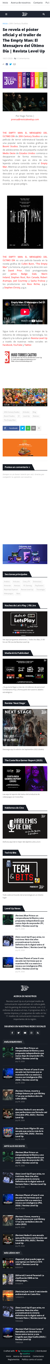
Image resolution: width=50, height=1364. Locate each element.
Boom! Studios (9, 416)
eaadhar (26, 1353)
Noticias (36, 416)
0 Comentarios (23, 58)
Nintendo (7, 585)
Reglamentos (13, 1359)
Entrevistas (37, 581)
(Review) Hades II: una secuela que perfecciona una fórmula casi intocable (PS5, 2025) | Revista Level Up (31, 1113)
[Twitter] (10, 64)
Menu (6, 14)
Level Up (26, 416)
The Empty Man (10, 420)
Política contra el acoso (32, 1359)
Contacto (38, 2)
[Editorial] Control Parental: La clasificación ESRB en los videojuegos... (29, 1278)
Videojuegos (8, 593)
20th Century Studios (18, 23)
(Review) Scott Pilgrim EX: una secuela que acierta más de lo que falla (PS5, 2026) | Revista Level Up (29, 1132)
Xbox (18, 593)
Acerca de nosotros (21, 2)
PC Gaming (27, 585)
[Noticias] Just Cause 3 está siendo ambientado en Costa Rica (31, 1292)
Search (43, 14)
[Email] (14, 64)
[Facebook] (7, 64)
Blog (34, 412)
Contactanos (38, 1356)
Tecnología (41, 589)
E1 (19, 416)
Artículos (26, 412)
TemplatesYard (27, 1351)
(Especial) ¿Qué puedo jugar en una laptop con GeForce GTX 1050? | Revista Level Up (29, 1262)
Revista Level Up (27, 589)
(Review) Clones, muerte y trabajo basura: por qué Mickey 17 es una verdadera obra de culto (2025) (30, 1095)
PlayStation (39, 585)
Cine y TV (26, 581)
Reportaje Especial (11, 589)
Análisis (7, 581)
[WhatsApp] (28, 428)
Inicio (5, 2)
